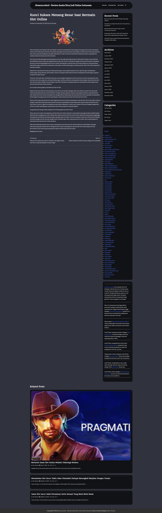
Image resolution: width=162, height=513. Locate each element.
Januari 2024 (107, 55)
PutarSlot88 (108, 183)
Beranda (104, 5)
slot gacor (107, 276)
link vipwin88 (108, 272)
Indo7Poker (107, 173)
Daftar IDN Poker (109, 175)
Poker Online (107, 114)
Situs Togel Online (109, 218)
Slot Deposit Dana (109, 260)
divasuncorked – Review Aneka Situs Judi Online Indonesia (63, 5)
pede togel (107, 258)
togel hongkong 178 (110, 139)
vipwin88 (107, 143)
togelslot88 (107, 147)
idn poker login (108, 204)
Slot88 (106, 131)
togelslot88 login (109, 240)
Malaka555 (107, 171)
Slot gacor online (109, 287)
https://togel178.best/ (110, 167)
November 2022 (108, 95)
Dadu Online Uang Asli (111, 345)
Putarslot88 (107, 264)
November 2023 (108, 58)
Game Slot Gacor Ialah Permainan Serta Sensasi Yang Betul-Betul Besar (62, 494)
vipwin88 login (108, 159)
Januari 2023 (107, 89)
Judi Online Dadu (109, 196)
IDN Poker (115, 367)
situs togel (107, 161)
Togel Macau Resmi (110, 220)
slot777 (106, 212)
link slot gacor (108, 145)
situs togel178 (108, 141)
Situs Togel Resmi (109, 262)
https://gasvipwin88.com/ (111, 149)
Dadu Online (108, 192)
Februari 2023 (108, 86)
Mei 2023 (106, 77)
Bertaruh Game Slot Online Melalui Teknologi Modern (54, 462)
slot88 (106, 214)
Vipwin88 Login (109, 216)
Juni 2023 (107, 74)
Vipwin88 (107, 210)
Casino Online (108, 108)
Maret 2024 (107, 52)
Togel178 (107, 135)
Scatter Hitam (108, 181)
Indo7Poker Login (109, 206)
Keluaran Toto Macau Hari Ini (120, 321)
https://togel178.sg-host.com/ (113, 169)
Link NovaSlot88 (109, 232)
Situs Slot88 (107, 250)
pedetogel (107, 236)
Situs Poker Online (109, 151)
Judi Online (107, 111)
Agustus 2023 (108, 68)
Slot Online (121, 5)
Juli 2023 (106, 71)
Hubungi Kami (112, 5)
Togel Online (107, 120)
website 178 (108, 137)
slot (105, 179)
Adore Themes (111, 510)
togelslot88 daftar (109, 246)
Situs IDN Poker (113, 356)
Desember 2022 (108, 92)
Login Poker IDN (109, 198)
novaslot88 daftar (109, 222)
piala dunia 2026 (109, 274)
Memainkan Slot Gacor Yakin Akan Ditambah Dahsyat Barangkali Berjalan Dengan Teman (70, 478)
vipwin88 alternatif (110, 268)
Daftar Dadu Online (110, 194)
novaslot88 (107, 234)
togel (105, 248)
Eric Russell (53, 23)
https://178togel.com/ (110, 165)
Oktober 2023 (108, 62)
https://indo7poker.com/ (111, 270)
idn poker (107, 200)
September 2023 (108, 65)
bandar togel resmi (109, 157)
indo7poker (107, 177)
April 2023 (107, 80)
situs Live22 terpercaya (116, 311)
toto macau (107, 224)
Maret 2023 (107, 83)
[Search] (125, 5)
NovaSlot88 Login (109, 226)
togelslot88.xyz (108, 163)
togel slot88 (107, 256)
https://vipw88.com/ (110, 153)
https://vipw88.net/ (110, 155)
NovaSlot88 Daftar (109, 228)
